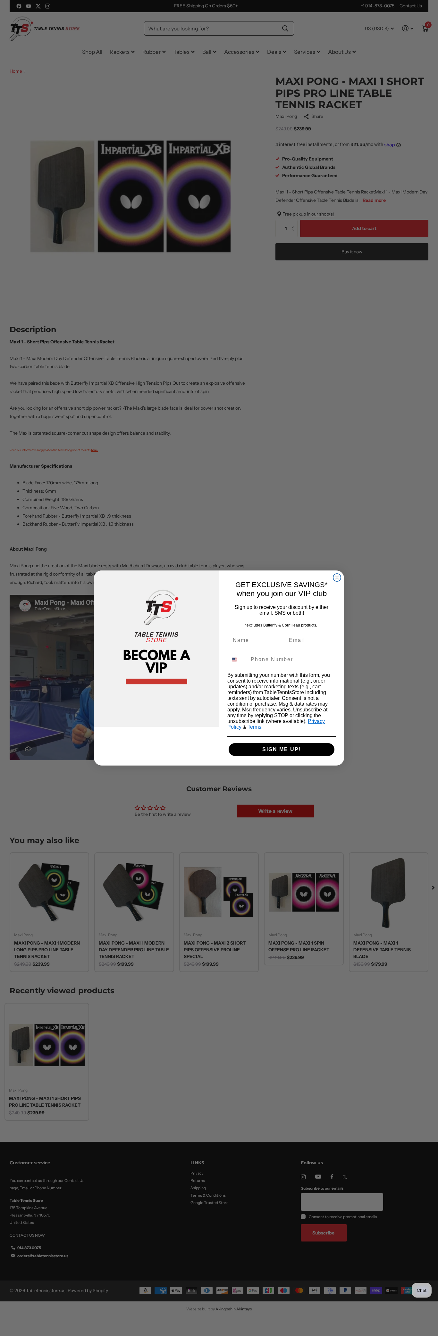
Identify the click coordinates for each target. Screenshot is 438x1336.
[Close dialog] (337, 577)
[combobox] (238, 659)
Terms (254, 727)
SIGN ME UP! (281, 749)
